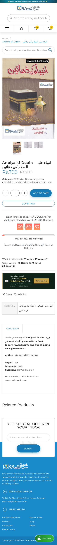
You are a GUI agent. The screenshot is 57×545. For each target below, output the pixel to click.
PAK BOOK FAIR (39, 216)
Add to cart (40, 193)
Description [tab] (12, 328)
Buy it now (28, 203)
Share (9, 294)
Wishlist (22, 294)
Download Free (41, 281)
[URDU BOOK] (28, 8)
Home (5, 38)
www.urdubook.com (16, 380)
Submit (28, 448)
